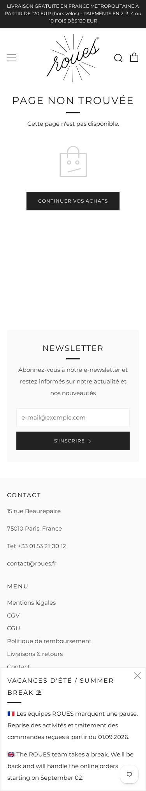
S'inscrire (69, 441)
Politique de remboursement (49, 641)
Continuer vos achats (73, 201)
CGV (13, 615)
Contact (18, 666)
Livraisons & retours (35, 653)
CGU (13, 628)
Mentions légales (31, 602)
